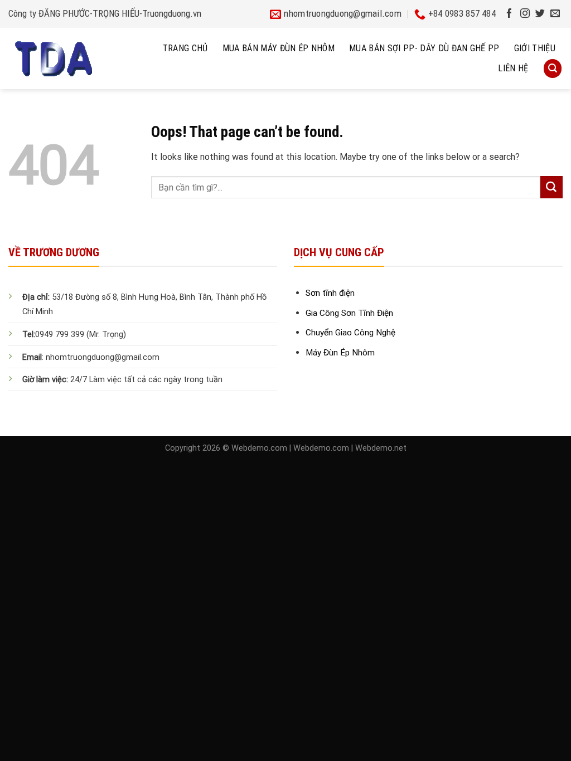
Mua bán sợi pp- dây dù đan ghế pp (424, 48)
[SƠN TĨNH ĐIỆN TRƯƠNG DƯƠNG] (75, 58)
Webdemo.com (259, 448)
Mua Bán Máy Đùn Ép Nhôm (278, 48)
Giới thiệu (534, 48)
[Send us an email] (555, 13)
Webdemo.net (381, 448)
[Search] (553, 68)
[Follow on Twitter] (540, 13)
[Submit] (551, 187)
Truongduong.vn (171, 13)
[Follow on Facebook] (509, 13)
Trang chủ (185, 48)
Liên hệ (513, 68)
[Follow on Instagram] (525, 13)
